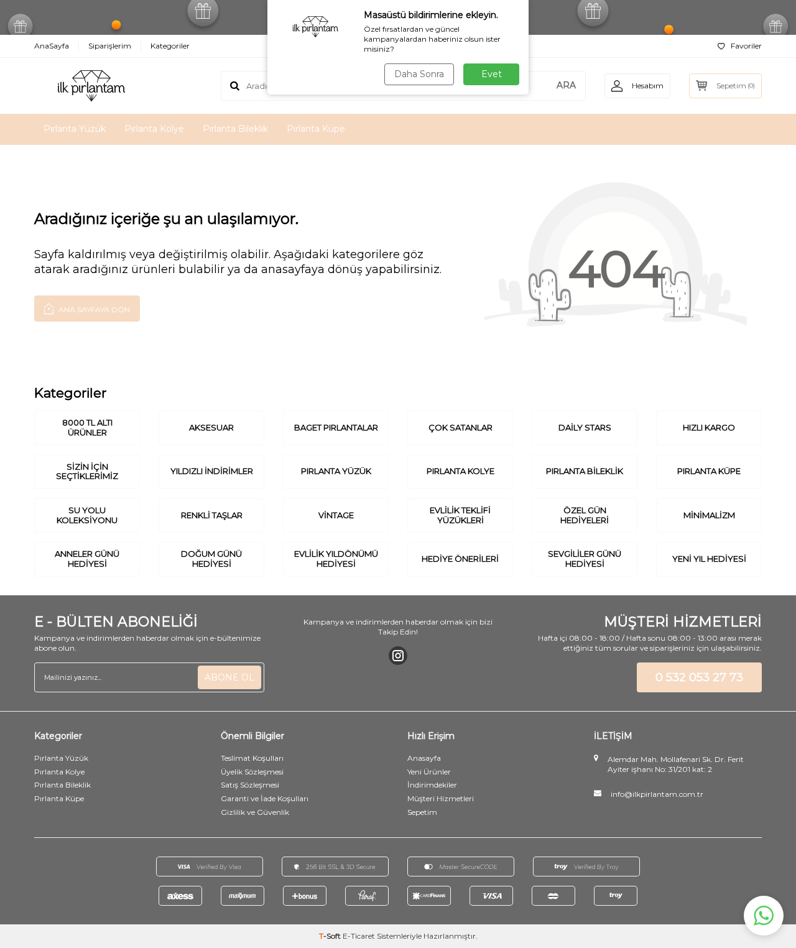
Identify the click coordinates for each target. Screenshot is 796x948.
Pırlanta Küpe (316, 128)
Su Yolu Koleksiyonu (87, 515)
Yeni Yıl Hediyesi (709, 559)
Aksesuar (211, 427)
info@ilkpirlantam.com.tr (657, 794)
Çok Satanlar (460, 427)
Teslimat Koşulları (252, 758)
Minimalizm (709, 515)
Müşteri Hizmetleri (440, 798)
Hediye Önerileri (460, 559)
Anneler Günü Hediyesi (87, 559)
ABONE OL (229, 677)
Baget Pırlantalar (336, 427)
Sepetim (422, 812)
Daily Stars (584, 427)
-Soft (331, 936)
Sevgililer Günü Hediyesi (584, 559)
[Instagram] (398, 655)
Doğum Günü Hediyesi (211, 559)
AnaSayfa (51, 45)
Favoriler (746, 45)
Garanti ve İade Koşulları (264, 798)
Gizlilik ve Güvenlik (255, 812)
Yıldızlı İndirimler (211, 471)
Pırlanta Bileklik (235, 128)
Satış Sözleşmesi (250, 784)
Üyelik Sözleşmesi (252, 771)
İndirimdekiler (432, 784)
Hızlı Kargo (709, 427)
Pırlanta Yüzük (75, 128)
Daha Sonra (419, 74)
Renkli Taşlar (212, 515)
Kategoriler (170, 45)
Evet (491, 74)
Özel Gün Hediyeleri (584, 515)
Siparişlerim (109, 45)
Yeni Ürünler (429, 771)
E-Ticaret (359, 936)
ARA (566, 85)
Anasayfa (424, 758)
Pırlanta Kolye (154, 128)
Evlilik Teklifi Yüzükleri (460, 515)
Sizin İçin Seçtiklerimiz (87, 471)
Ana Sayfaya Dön (93, 309)
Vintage (336, 515)
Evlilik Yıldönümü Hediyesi (336, 559)
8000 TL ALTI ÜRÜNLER (87, 427)
